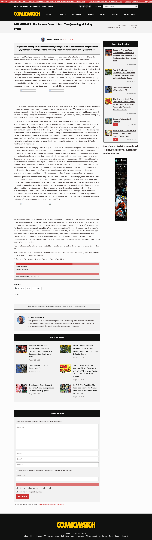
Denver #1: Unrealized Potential (122, 120)
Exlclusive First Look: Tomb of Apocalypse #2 (86, 2)
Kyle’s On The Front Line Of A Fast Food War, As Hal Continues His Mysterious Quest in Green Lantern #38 (85, 389)
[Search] (136, 6)
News (48, 307)
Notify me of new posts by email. (30, 492)
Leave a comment (80, 307)
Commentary (41, 307)
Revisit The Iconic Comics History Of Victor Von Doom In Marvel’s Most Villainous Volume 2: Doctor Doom (85, 350)
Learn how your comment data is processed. (51, 504)
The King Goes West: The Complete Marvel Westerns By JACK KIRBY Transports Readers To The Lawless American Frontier (85, 371)
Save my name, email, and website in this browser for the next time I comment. (45, 470)
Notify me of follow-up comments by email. (34, 488)
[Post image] (21, 349)
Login (99, 6)
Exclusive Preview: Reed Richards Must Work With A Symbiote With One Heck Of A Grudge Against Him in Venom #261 (41, 351)
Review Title (20, 475)
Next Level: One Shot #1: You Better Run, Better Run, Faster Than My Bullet (124, 133)
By (56, 307)
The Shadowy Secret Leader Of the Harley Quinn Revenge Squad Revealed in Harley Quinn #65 (41, 388)
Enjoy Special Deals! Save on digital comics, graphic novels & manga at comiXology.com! (120, 150)
